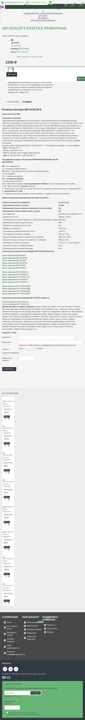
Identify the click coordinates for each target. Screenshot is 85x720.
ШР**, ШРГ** (43, 16)
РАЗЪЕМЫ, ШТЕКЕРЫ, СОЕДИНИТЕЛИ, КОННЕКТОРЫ (43, 13)
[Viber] (10, 669)
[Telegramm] (16, 669)
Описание (13, 102)
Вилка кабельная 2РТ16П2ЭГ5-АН (15, 277)
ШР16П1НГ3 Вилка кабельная (9, 409)
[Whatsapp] (5, 669)
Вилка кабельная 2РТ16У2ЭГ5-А (15, 282)
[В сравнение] (9, 419)
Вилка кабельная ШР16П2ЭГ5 (14, 255)
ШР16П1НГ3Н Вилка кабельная (9, 436)
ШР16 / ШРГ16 (43, 18)
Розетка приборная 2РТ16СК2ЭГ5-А (15, 302)
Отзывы (27, 102)
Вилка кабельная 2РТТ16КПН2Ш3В (16, 286)
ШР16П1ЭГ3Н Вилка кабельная (9, 566)
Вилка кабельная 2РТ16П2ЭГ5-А (15, 275)
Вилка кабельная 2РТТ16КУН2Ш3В (16, 291)
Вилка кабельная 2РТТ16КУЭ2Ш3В (16, 294)
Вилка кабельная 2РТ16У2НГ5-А (15, 280)
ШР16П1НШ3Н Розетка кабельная (9, 490)
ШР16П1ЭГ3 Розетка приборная (9, 540)
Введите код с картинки (7, 359)
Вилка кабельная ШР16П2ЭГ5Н (14, 258)
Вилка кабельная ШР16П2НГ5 (14, 260)
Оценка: (5, 349)
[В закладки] (5, 419)
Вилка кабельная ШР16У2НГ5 (14, 268)
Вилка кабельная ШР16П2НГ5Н (14, 263)
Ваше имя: (6, 337)
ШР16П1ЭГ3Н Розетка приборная (9, 593)
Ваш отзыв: (6, 342)
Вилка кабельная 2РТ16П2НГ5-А (15, 272)
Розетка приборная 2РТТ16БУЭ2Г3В (15, 304)
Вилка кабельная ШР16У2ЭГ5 (14, 265)
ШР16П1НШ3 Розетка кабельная (9, 463)
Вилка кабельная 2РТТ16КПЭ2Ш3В (16, 289)
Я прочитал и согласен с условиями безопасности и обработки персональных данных (24, 713)
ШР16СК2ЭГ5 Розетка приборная (43, 20)
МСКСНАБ (24, 48)
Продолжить (8, 369)
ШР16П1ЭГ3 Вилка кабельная (9, 515)
